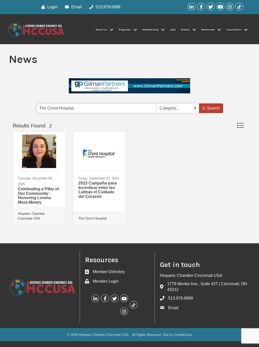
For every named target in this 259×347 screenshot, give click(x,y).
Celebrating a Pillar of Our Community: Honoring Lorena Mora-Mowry (38, 195)
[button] (240, 125)
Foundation (234, 29)
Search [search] (213, 108)
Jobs (173, 29)
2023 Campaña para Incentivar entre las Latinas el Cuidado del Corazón (97, 190)
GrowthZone (183, 335)
